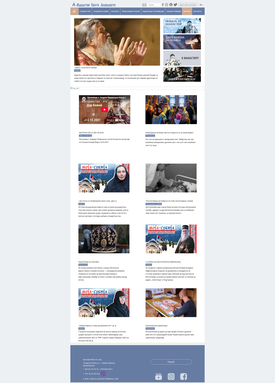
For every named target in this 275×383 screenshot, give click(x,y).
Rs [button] (201, 5)
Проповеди (150, 136)
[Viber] (103, 374)
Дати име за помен (188, 5)
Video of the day (85, 136)
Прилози (187, 11)
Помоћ (171, 362)
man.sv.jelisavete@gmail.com (104, 379)
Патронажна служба (153, 204)
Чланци (77, 70)
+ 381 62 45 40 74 (90, 369)
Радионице (83, 265)
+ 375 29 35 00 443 (91, 374)
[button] (128, 118)
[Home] (74, 11)
